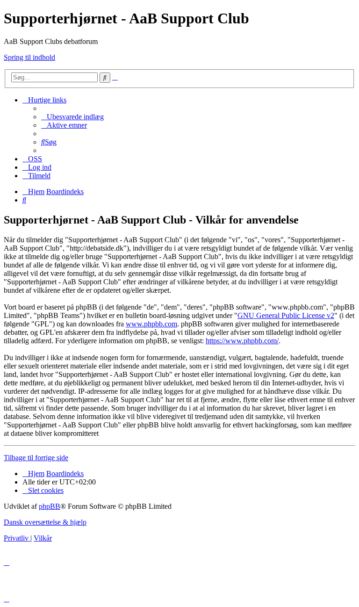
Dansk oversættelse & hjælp (45, 522)
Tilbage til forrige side (36, 458)
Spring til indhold (29, 57)
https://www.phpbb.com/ (242, 341)
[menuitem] (72, 117)
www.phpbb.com (151, 324)
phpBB (49, 506)
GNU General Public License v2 (285, 315)
